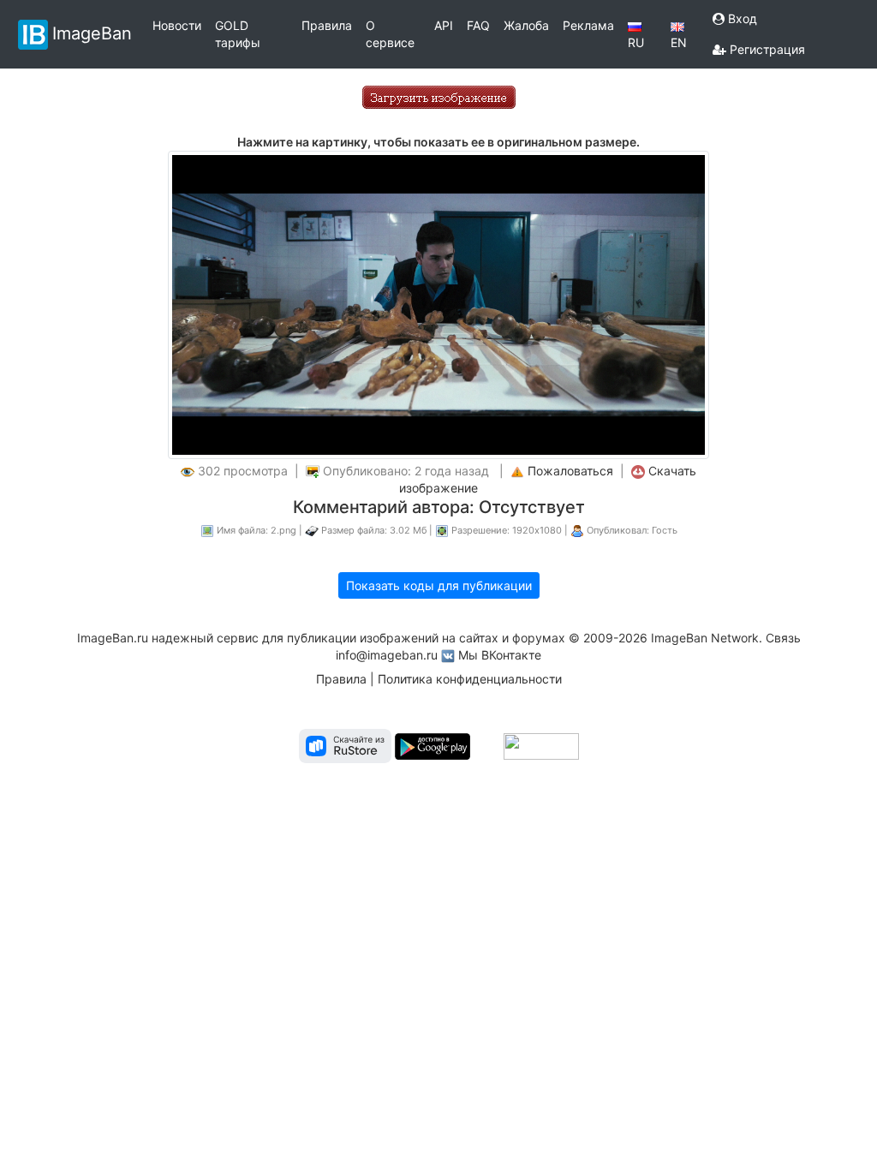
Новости (176, 25)
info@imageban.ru (387, 655)
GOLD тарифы (237, 34)
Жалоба (526, 25)
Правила (326, 25)
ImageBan (92, 32)
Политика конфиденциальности (470, 679)
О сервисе (390, 34)
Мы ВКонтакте (499, 655)
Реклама (588, 25)
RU (636, 42)
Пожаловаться (570, 470)
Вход (741, 18)
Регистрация (765, 49)
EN (679, 42)
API (443, 25)
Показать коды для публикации (439, 585)
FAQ (478, 25)
